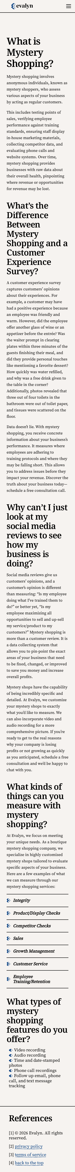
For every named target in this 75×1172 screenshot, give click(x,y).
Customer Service (30, 964)
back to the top (29, 1163)
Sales (18, 938)
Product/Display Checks (36, 913)
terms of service (30, 1154)
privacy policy (29, 1146)
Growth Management (33, 951)
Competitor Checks (32, 926)
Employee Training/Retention (31, 979)
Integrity (21, 900)
